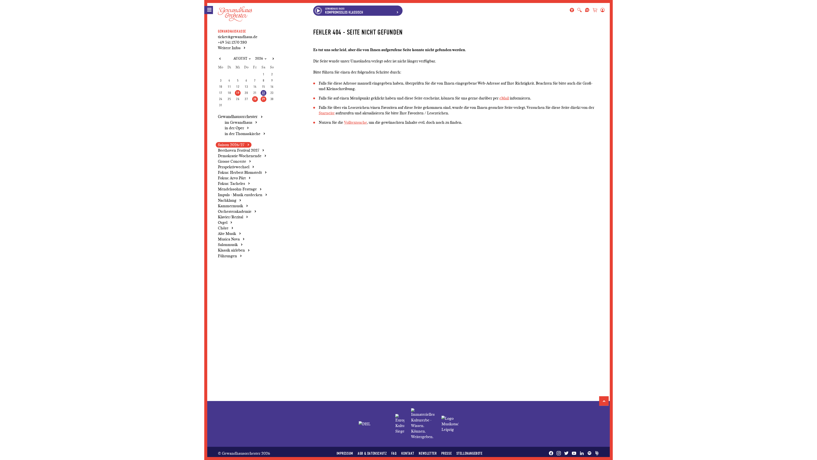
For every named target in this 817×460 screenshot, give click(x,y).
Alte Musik (227, 233)
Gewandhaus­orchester (238, 116)
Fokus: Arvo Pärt (232, 178)
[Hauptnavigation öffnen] (208, 10)
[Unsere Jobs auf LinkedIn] (582, 453)
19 (237, 93)
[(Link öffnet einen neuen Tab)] (400, 424)
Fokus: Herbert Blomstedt (240, 172)
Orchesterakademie (234, 211)
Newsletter (428, 453)
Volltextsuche (355, 122)
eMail (504, 98)
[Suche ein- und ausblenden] (579, 10)
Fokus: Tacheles (231, 183)
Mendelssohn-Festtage (237, 189)
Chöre (223, 228)
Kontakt (407, 453)
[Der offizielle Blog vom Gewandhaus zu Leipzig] (596, 453)
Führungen (227, 256)
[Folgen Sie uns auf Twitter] (566, 453)
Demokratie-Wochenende (239, 155)
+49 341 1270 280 (232, 42)
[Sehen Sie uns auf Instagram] (559, 453)
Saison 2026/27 (231, 144)
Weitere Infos (229, 47)
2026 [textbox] (259, 58)
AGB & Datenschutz (372, 453)
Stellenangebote (469, 453)
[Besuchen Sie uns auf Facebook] (552, 453)
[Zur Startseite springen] (235, 10)
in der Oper (234, 128)
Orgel (222, 222)
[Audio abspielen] (318, 11)
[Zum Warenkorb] (595, 10)
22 (263, 93)
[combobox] (238, 58)
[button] (604, 401)
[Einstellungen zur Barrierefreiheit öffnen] (573, 10)
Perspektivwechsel (233, 167)
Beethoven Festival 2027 (238, 150)
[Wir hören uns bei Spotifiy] (589, 453)
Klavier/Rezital (230, 217)
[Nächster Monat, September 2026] (273, 59)
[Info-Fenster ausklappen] (397, 11)
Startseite (327, 113)
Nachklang (227, 200)
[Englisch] (587, 10)
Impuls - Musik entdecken (240, 194)
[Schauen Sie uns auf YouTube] (574, 453)
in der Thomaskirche (242, 133)
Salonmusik (228, 244)
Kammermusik (230, 205)
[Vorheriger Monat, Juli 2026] (220, 59)
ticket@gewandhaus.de (237, 36)
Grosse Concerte (232, 161)
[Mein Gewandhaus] (602, 10)
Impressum (345, 453)
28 (255, 99)
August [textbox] (240, 58)
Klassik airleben (231, 250)
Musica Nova (229, 239)
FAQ (394, 453)
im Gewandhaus (238, 122)
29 (263, 99)
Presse (446, 453)
